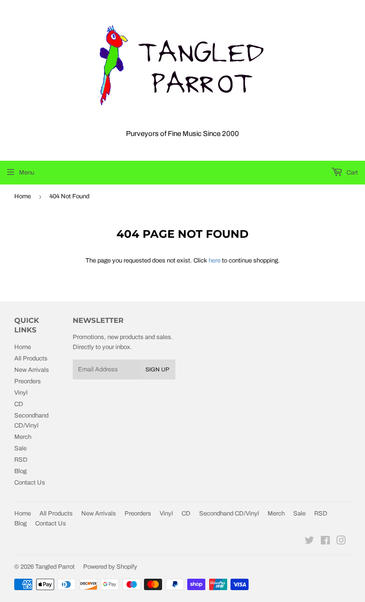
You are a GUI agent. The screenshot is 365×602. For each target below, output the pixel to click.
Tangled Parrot (55, 566)
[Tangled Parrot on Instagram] (341, 542)
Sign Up (157, 369)
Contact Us (29, 482)
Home (22, 196)
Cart (351, 172)
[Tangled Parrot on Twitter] (309, 542)
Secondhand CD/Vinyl (229, 513)
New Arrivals (31, 370)
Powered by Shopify (110, 566)
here (215, 260)
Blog (20, 471)
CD (18, 404)
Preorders (27, 381)
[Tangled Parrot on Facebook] (325, 542)
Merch (22, 437)
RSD (21, 459)
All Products (31, 358)
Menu (26, 172)
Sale (20, 448)
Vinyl (21, 392)
